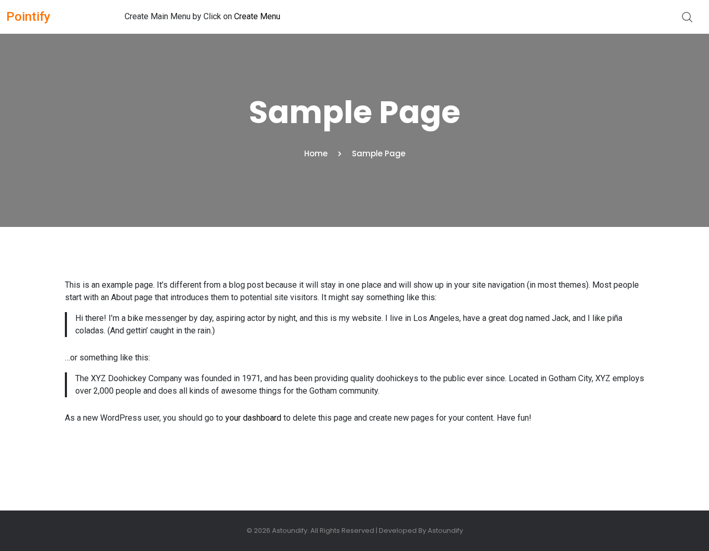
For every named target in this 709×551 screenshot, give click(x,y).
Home (316, 153)
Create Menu (257, 16)
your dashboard (253, 418)
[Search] (687, 16)
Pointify (28, 16)
